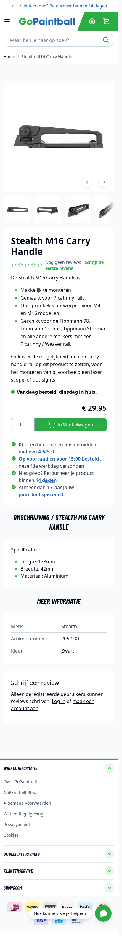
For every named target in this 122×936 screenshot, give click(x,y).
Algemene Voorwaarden (27, 803)
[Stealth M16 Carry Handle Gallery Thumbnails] (59, 209)
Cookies (11, 835)
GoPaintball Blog (20, 792)
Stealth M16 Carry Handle (46, 56)
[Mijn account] (92, 21)
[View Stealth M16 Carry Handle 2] (48, 209)
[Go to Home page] (47, 21)
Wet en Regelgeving (24, 814)
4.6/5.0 (46, 451)
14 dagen (46, 480)
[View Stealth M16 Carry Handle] (17, 209)
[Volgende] (104, 182)
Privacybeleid (17, 824)
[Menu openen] (10, 21)
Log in (58, 701)
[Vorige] (87, 182)
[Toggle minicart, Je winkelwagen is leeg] (106, 21)
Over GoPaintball (20, 781)
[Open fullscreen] (59, 136)
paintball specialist (41, 494)
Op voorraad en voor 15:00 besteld (59, 459)
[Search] (106, 40)
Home (9, 56)
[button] (59, 265)
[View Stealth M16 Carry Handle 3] (78, 209)
